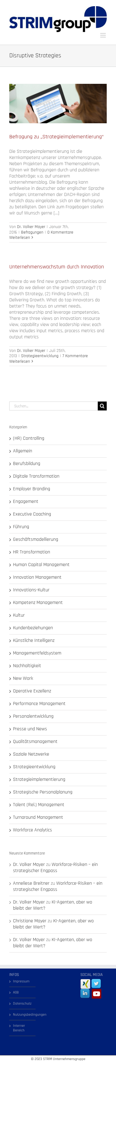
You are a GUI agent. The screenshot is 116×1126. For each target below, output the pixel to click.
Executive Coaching (32, 514)
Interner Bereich (19, 1028)
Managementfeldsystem (37, 653)
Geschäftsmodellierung (35, 539)
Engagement (25, 502)
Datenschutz (22, 1003)
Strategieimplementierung (39, 780)
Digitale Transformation (36, 476)
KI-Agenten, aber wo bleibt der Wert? (52, 905)
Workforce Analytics (32, 830)
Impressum (21, 981)
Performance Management (39, 704)
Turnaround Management (38, 817)
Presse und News (30, 729)
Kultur (19, 615)
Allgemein (22, 451)
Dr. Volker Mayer (31, 227)
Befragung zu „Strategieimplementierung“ (56, 136)
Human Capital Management (41, 565)
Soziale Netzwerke (31, 754)
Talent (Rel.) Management (38, 805)
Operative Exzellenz (32, 691)
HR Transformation (31, 552)
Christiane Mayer (29, 921)
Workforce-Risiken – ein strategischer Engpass (55, 867)
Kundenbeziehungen (33, 628)
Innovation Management (37, 577)
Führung (21, 527)
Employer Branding (31, 489)
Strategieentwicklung (39, 356)
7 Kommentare (75, 356)
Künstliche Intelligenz (33, 641)
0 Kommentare (60, 232)
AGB (16, 992)
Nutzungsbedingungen (22, 1014)
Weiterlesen (19, 237)
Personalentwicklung (33, 716)
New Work (23, 678)
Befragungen (32, 232)
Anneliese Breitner (31, 883)
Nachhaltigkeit (27, 666)
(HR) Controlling (28, 438)
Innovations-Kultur (31, 590)
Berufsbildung (26, 464)
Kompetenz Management (38, 603)
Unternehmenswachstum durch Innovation (56, 266)
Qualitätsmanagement (35, 742)
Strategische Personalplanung (42, 792)
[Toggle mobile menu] (103, 35)
